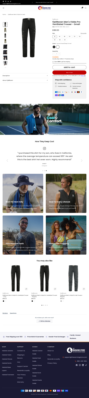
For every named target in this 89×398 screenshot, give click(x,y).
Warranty (20, 382)
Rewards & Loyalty (23, 371)
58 (59, 40)
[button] (42, 133)
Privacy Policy (52, 363)
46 (59, 36)
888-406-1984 (82, 361)
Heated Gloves (7, 359)
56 (54, 40)
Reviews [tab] (5, 314)
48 (64, 36)
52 (74, 36)
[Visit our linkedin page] (8, 1)
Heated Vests (6, 355)
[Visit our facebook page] (3, 1)
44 (54, 36)
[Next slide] (82, 160)
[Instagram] (80, 365)
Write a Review (46, 321)
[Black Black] (54, 47)
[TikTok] (86, 365)
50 (69, 36)
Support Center (22, 366)
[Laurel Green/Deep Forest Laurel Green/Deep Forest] (57, 47)
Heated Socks (6, 363)
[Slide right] (5, 67)
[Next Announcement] (57, 2)
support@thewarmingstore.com (12, 3)
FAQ (18, 362)
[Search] (85, 8)
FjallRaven (55, 19)
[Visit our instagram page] (6, 1)
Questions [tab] (13, 314)
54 (79, 36)
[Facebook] (77, 365)
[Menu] (3, 8)
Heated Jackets (7, 351)
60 (65, 40)
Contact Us (21, 351)
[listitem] (44, 2)
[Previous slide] (7, 160)
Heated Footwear (8, 375)
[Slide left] (5, 20)
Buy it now (69, 72)
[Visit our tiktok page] (10, 1)
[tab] (43, 305)
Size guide (83, 33)
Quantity (55, 51)
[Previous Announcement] (32, 2)
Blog (48, 355)
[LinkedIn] (83, 365)
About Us (50, 351)
